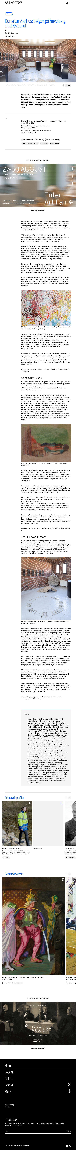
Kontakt (7, 1107)
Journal (9, 1072)
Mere (8, 1091)
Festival (9, 1085)
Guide (8, 1079)
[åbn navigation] (69, 3)
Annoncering (9, 1105)
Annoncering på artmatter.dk (38, 210)
